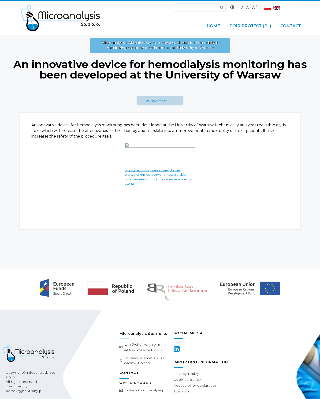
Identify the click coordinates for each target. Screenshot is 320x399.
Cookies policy (187, 379)
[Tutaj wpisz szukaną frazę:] (191, 7)
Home (213, 25)
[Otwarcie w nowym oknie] (177, 348)
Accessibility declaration (196, 385)
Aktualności (138, 42)
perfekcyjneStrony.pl (24, 391)
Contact (290, 25)
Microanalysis (113, 42)
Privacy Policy (186, 374)
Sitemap (181, 391)
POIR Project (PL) (250, 25)
